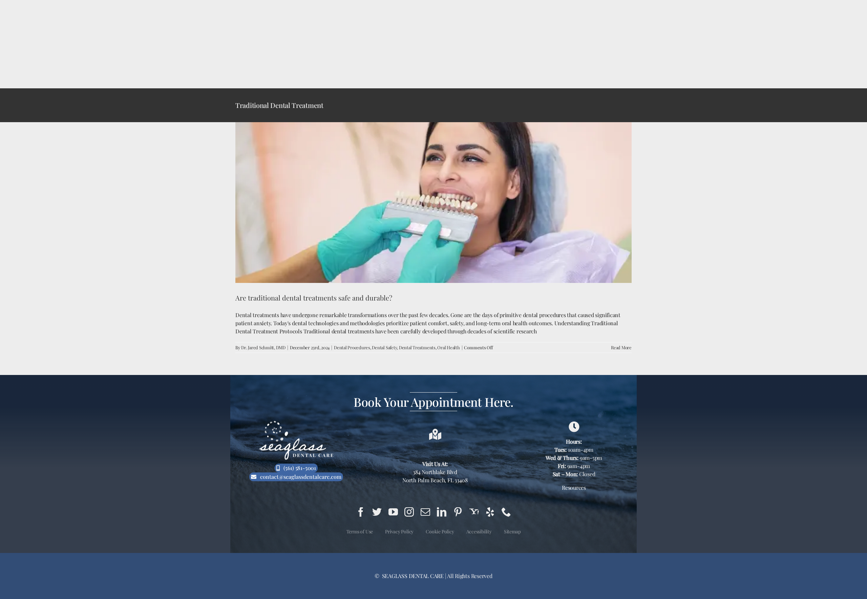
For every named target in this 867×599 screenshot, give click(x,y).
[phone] (506, 512)
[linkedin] (441, 512)
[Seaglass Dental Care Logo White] (296, 422)
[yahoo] (474, 512)
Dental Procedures (352, 347)
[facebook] (360, 512)
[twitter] (377, 512)
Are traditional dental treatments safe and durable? (313, 297)
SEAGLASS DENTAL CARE (412, 575)
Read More (621, 347)
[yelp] (490, 512)
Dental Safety (384, 347)
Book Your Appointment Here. (433, 402)
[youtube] (393, 512)
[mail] (425, 512)
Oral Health (448, 347)
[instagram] (409, 512)
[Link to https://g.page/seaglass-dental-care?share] (574, 426)
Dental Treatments (417, 347)
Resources (574, 487)
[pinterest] (458, 512)
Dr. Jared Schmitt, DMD (263, 347)
